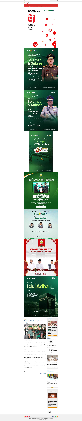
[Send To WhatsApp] (45, 373)
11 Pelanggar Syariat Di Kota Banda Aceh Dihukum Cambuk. (51, 381)
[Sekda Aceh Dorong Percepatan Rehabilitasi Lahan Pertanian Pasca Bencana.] (49, 333)
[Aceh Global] (27, 2)
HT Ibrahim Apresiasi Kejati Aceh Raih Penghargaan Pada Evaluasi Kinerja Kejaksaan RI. (52, 362)
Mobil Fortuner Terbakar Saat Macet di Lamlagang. (52, 399)
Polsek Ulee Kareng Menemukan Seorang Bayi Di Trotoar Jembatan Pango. (52, 345)
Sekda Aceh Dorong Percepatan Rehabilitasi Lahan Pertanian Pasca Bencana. (54, 333)
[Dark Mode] (57, 0)
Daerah (25, 319)
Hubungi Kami (29, 6)
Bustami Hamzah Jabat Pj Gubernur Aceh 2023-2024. (53, 341)
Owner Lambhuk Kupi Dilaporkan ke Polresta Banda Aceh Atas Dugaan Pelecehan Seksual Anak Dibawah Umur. (54, 404)
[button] (56, 0)
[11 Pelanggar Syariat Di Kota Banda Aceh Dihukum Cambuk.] (52, 376)
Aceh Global (41, 419)
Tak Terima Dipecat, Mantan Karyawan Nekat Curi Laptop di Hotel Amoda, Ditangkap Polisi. (52, 383)
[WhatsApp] (55, 416)
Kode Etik (42, 6)
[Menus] (24, 0)
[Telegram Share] (44, 373)
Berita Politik (49, 411)
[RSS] (57, 416)
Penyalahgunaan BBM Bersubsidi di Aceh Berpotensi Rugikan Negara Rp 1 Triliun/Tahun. (52, 327)
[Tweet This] (41, 373)
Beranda (30, 418)
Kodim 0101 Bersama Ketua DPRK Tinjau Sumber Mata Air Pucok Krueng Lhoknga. (54, 330)
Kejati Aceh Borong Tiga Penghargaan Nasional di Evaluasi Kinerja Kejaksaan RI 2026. (52, 367)
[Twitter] (53, 416)
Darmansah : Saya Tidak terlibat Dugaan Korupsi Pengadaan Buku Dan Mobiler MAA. (53, 350)
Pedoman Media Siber (46, 6)
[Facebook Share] (40, 373)
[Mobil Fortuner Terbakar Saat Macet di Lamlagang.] (52, 395)
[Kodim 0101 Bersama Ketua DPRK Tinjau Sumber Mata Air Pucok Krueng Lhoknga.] (49, 330)
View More (52, 335)
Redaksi (50, 6)
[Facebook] (52, 416)
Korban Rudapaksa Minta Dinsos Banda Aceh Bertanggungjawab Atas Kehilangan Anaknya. (54, 401)
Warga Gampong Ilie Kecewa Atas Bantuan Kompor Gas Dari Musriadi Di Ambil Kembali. (53, 348)
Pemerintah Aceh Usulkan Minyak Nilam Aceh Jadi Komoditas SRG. (52, 364)
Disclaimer (26, 6)
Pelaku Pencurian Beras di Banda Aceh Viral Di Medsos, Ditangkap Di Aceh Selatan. (52, 385)
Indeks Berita (33, 6)
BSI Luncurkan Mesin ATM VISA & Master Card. (53, 343)
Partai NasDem (49, 412)
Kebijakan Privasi (38, 6)
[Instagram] (54, 416)
